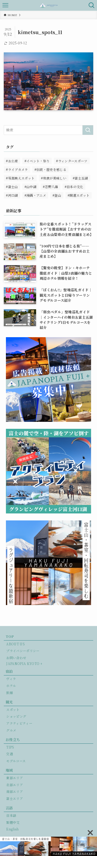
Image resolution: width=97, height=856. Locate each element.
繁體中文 (12, 822)
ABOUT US (15, 644)
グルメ (11, 730)
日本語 (11, 815)
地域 (9, 770)
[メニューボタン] (5, 5)
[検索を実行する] (87, 130)
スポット (12, 709)
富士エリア (14, 798)
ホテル (11, 685)
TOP (10, 636)
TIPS (10, 747)
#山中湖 (30, 186)
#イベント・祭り (37, 161)
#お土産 (12, 161)
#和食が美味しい (53, 178)
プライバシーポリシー (22, 650)
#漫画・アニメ (35, 195)
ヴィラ (11, 678)
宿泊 (9, 671)
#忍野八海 (50, 186)
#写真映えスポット (20, 178)
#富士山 (12, 186)
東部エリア (14, 777)
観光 (9, 701)
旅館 (9, 692)
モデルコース (16, 760)
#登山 (57, 195)
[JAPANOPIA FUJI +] (48, 5)
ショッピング (16, 716)
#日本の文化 (74, 186)
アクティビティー (19, 723)
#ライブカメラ (17, 169)
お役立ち (13, 739)
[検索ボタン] (91, 5)
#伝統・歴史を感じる (50, 169)
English (12, 829)
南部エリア (14, 791)
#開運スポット (78, 195)
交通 (9, 753)
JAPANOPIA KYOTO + (24, 663)
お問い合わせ (16, 657)
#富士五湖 (80, 178)
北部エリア (14, 784)
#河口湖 (12, 195)
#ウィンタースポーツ (71, 161)
